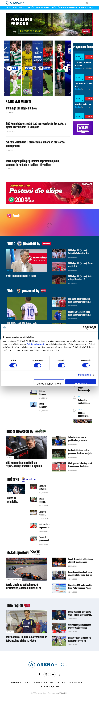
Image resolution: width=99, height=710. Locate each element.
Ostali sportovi (18, 552)
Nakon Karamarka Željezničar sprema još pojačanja (44, 393)
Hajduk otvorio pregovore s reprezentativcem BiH (79, 639)
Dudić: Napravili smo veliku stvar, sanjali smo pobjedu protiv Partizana (79, 613)
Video (11, 243)
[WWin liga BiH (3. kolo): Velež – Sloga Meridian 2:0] (59, 279)
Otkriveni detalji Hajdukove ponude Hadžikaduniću (79, 626)
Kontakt (54, 683)
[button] (9, 68)
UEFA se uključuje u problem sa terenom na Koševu (83, 414)
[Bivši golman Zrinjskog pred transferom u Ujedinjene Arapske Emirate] (59, 466)
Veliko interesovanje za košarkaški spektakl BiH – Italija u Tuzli (84, 389)
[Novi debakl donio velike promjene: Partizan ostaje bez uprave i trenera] (59, 453)
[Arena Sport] (16, 3)
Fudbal (11, 318)
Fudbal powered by (19, 431)
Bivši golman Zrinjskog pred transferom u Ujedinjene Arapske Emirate (80, 465)
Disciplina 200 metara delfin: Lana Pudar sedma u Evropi (80, 587)
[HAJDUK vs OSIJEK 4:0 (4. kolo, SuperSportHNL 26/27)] (27, 308)
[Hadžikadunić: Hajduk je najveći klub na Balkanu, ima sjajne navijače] (26, 621)
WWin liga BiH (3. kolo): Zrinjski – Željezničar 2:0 (78, 252)
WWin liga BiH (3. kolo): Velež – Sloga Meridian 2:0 (80, 278)
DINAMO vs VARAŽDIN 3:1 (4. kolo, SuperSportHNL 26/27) (79, 313)
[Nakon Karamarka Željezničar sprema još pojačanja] (33, 392)
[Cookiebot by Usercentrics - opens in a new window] (84, 328)
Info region (15, 605)
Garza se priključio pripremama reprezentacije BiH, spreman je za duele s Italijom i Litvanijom (33, 163)
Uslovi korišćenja (49, 687)
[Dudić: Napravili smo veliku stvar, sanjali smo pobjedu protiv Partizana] (59, 615)
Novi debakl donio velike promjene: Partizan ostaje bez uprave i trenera (80, 452)
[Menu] (91, 3)
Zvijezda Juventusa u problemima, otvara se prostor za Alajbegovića (35, 144)
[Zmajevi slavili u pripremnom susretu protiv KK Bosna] (33, 486)
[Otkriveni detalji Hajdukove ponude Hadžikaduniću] (59, 628)
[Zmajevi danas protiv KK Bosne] (33, 512)
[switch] (37, 365)
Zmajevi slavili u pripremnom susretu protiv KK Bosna (44, 488)
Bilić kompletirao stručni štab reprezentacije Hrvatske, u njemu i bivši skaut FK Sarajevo (36, 125)
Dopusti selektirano (49, 383)
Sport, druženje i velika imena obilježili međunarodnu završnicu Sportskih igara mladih (80, 561)
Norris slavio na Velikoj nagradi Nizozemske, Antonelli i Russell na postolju (23, 586)
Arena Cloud (40, 683)
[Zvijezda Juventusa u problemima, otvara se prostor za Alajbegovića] (59, 441)
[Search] (87, 3)
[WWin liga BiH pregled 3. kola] (26, 260)
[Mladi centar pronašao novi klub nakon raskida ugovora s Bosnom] (33, 499)
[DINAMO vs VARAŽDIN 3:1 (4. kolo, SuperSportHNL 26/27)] (59, 315)
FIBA (10, 493)
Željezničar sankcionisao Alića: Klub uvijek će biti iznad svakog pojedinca (84, 402)
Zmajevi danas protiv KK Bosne (43, 513)
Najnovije (16, 683)
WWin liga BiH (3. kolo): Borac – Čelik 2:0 (80, 265)
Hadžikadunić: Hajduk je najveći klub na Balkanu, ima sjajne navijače (26, 638)
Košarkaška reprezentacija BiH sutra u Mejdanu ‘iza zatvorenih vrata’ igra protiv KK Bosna (45, 526)
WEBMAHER (63, 693)
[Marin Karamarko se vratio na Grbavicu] (33, 404)
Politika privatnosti (73, 683)
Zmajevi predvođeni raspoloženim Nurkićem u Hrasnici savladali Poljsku (45, 539)
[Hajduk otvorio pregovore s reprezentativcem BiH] (59, 641)
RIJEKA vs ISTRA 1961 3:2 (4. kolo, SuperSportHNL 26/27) (79, 300)
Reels (16, 216)
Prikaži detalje (84, 375)
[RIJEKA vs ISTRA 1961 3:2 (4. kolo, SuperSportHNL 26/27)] (59, 302)
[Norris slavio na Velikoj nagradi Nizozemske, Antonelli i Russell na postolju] (26, 569)
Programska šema (83, 47)
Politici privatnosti (35, 344)
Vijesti (9, 270)
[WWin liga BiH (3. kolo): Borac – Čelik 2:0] (59, 266)
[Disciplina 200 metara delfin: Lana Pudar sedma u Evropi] (59, 588)
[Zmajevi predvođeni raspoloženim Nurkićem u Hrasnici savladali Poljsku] (33, 538)
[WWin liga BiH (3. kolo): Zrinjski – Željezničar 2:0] (59, 253)
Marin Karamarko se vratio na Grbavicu (44, 406)
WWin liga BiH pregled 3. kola (21, 108)
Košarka (13, 479)
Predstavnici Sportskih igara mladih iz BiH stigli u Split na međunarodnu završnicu (80, 574)
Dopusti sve (81, 383)
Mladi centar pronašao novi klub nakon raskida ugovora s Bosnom (43, 500)
